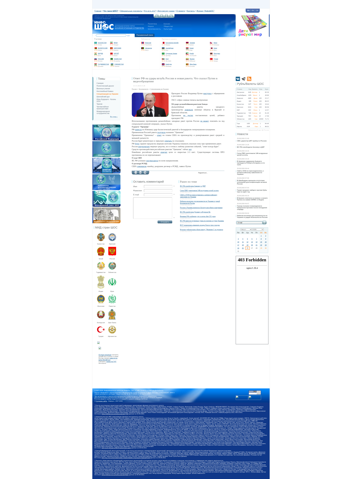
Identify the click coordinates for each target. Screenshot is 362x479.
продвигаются (152, 161)
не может (204, 121)
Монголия (148, 42)
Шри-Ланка (193, 64)
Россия (101, 59)
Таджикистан (103, 64)
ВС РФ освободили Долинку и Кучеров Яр (195, 212)
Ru (248, 10)
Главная (97, 11)
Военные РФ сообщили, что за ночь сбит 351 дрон (198, 216)
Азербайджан (169, 48)
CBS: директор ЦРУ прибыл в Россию (252, 141)
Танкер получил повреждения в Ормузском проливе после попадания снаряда (252, 207)
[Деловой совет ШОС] (106, 158)
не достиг (188, 115)
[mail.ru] (255, 391)
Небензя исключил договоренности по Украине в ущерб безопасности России (252, 216)
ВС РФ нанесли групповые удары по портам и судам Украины (202, 221)
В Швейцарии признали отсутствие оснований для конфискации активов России (252, 182)
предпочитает (144, 147)
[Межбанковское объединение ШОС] (106, 208)
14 (256, 242)
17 (238, 245)
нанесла (138, 130)
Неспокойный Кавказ (105, 91)
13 (252, 242)
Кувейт (192, 53)
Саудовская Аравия (171, 53)
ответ (159, 135)
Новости (242, 134)
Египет (192, 48)
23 (266, 245)
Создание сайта (101, 401)
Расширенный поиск (144, 35)
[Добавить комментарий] (135, 172)
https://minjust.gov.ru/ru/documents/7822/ (115, 474)
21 (256, 245)
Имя (135, 186)
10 (238, 242)
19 (247, 245)
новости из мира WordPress (108, 359)
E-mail (136, 194)
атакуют (163, 152)
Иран (116, 42)
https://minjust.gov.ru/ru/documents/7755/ (115, 414)
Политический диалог (105, 86)
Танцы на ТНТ (111, 361)
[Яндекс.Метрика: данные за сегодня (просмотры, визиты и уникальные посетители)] (255, 397)
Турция (216, 59)
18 (243, 245)
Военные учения (103, 89)
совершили (141, 166)
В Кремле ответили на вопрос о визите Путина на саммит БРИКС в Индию (252, 199)
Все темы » (114, 116)
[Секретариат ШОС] (106, 142)
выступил (207, 93)
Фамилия (137, 190)
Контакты (191, 11)
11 (243, 242)
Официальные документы (131, 11)
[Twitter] (210, 173)
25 (243, 248)
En (253, 10)
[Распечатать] (145, 172)
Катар (215, 48)
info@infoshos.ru (157, 390)
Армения (192, 42)
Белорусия (101, 322)
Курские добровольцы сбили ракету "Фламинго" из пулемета (201, 230)
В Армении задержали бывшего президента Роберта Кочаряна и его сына (251, 162)
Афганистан (148, 48)
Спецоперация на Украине (107, 94)
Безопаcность (143, 89)
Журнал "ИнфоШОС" (206, 11)
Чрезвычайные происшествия (103, 108)
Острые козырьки (105, 355)
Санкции (100, 83)
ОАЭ (167, 59)
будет (137, 144)
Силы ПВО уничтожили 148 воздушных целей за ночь (199, 191)
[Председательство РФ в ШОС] (106, 125)
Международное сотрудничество (103, 112)
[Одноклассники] (219, 173)
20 (252, 245)
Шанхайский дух (103, 97)
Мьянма (192, 59)
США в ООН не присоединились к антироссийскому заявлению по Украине (250, 172)
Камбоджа (169, 64)
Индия (100, 53)
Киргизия (117, 48)
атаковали (189, 110)
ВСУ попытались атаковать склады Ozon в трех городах (200, 225)
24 (238, 248)
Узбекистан (119, 64)
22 (261, 245)
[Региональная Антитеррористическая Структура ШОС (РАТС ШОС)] (106, 175)
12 (247, 242)
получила (161, 132)
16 (266, 242)
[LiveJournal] (213, 173)
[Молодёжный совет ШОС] (106, 192)
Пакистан (118, 59)
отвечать (168, 141)
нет (190, 149)
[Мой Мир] (222, 173)
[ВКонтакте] (216, 173)
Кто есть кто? (150, 11)
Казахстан (102, 42)
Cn (257, 10)
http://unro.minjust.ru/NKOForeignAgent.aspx (116, 448)
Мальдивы (217, 53)
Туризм (99, 104)
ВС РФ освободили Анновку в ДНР (250, 147)
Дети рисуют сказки (166, 11)
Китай (116, 53)
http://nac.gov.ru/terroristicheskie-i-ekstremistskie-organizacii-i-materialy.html (126, 457)
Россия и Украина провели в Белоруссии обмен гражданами (201, 208)
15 (261, 242)
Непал (215, 42)
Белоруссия (102, 48)
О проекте (180, 11)
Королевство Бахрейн (172, 42)
